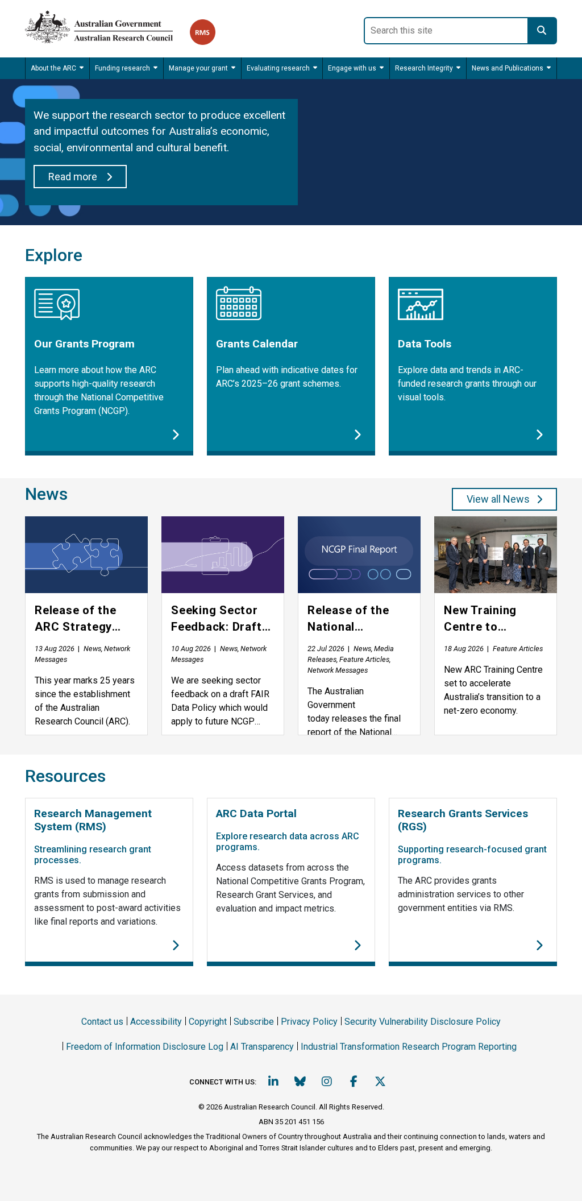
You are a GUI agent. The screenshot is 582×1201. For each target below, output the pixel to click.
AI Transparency (262, 1046)
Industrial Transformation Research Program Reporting (409, 1046)
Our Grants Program (84, 343)
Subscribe (254, 1021)
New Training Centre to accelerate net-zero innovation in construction (495, 619)
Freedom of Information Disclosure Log (144, 1046)
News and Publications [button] (507, 68)
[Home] (107, 25)
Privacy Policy (309, 1021)
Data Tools (424, 343)
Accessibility (156, 1021)
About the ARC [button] (53, 68)
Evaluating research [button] (278, 68)
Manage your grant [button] (198, 68)
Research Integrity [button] (424, 68)
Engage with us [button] (352, 68)
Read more (73, 177)
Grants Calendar (257, 343)
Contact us (102, 1021)
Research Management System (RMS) (93, 820)
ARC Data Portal (256, 813)
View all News (498, 499)
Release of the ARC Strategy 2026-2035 (76, 619)
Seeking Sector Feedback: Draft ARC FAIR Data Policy (216, 619)
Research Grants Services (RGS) (463, 820)
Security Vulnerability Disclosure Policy (422, 1021)
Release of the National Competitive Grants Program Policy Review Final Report (353, 619)
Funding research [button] (122, 68)
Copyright (208, 1021)
